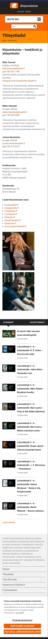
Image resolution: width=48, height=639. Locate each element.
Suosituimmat (37, 322)
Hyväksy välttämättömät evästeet (23, 631)
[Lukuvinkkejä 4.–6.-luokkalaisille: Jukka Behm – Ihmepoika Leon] (8, 368)
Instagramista (10, 208)
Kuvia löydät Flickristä (14, 226)
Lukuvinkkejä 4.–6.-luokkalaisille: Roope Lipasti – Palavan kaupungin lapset (31, 446)
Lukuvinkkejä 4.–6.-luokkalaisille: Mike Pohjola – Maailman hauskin (30, 389)
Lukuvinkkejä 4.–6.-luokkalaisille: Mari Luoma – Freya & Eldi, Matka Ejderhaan (31, 408)
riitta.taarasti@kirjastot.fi (13, 68)
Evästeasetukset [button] (9, 590)
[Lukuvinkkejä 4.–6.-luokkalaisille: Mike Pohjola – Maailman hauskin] (8, 387)
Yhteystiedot (8, 574)
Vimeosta (8, 217)
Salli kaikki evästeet (22, 626)
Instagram (7, 81)
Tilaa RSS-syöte (9, 579)
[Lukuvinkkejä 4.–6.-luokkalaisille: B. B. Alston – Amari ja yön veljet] (8, 349)
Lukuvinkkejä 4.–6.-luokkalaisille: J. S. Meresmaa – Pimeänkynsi (31, 465)
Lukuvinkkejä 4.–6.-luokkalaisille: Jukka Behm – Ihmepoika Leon (30, 370)
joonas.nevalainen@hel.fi (13, 143)
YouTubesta (9, 214)
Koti (4, 40)
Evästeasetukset (22, 620)
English (28, 12)
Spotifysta (9, 223)
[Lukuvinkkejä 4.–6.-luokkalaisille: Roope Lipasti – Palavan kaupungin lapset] (8, 444)
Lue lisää (19, 613)
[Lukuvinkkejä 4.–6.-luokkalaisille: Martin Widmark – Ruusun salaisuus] (8, 506)
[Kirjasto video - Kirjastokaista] (14, 5)
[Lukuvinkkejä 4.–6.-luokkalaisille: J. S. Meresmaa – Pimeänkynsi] (8, 463)
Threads (19, 81)
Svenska (20, 12)
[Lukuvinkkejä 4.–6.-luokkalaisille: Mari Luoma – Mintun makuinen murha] (8, 425)
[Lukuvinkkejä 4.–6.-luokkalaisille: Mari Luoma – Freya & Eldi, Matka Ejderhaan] (8, 406)
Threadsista (9, 211)
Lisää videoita (8, 522)
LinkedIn (30, 81)
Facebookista (10, 205)
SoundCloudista (11, 220)
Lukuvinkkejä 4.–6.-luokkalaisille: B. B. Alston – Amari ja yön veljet (30, 350)
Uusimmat (8, 322)
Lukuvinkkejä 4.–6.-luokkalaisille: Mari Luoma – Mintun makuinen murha (30, 427)
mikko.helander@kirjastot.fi (14, 112)
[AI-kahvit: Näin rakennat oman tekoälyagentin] (8, 333)
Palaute (5, 569)
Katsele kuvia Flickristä (12, 585)
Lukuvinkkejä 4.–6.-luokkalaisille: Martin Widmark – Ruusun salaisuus (30, 507)
